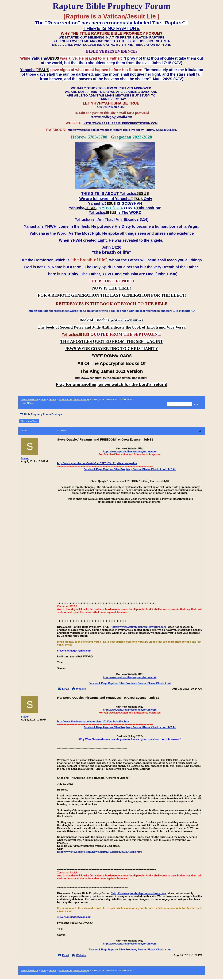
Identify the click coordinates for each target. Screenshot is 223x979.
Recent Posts (27, 403)
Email (65, 688)
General (52, 399)
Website (81, 688)
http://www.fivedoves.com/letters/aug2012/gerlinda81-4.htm (93, 721)
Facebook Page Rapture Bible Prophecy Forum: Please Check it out (130, 683)
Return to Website (29, 399)
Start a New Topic (29, 421)
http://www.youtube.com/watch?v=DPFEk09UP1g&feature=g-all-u (97, 463)
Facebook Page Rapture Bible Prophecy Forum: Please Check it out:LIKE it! (130, 469)
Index (43, 399)
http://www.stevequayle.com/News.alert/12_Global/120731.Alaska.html (99, 851)
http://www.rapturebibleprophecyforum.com (129, 451)
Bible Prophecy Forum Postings (74, 399)
